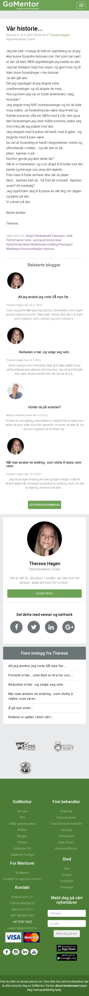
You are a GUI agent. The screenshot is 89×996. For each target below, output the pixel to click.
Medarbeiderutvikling (44, 244)
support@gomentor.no (22, 928)
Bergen (67, 874)
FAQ (22, 817)
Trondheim (67, 881)
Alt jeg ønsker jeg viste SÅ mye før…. (37, 666)
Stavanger (67, 887)
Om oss (22, 811)
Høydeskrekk (43, 235)
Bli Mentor (22, 872)
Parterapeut (66, 836)
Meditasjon (13, 248)
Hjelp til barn (66, 842)
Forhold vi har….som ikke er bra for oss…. (40, 675)
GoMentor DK (22, 848)
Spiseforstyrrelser (18, 244)
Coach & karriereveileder (66, 823)
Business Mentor (66, 848)
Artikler (22, 830)
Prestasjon (66, 244)
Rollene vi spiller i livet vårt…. (31, 717)
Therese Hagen (59, 35)
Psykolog (66, 811)
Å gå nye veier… (20, 708)
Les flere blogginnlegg (44, 504)
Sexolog (66, 830)
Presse (22, 842)
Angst (30, 235)
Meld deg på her (66, 933)
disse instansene (67, 985)
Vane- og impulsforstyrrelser (43, 240)
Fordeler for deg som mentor (22, 879)
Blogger (22, 836)
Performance (15, 240)
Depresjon (59, 235)
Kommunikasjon (32, 248)
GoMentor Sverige (22, 854)
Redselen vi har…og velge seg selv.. (36, 685)
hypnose (48, 248)
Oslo (67, 868)
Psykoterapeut (66, 817)
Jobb (69, 235)
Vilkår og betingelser (22, 823)
